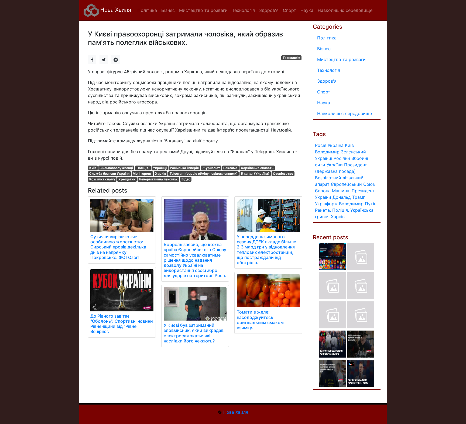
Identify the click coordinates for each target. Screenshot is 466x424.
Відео (185, 179)
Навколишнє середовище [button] (345, 10)
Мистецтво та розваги (341, 59)
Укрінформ (326, 203)
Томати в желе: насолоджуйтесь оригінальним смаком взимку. (260, 319)
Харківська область (257, 168)
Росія (320, 145)
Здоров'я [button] (269, 10)
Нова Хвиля (115, 9)
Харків (160, 173)
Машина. (341, 190)
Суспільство (283, 173)
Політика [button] (147, 10)
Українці (160, 168)
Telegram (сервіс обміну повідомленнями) (204, 173)
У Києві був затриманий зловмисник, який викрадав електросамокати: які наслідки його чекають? (194, 333)
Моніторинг (142, 173)
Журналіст (211, 168)
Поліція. (142, 168)
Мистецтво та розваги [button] (203, 10)
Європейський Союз (353, 184)
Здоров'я (327, 81)
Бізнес (324, 48)
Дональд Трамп (349, 197)
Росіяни (342, 158)
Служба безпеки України (109, 173)
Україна (336, 145)
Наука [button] (306, 10)
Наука (323, 102)
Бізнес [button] (168, 10)
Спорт (323, 92)
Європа (323, 190)
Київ (92, 168)
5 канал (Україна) (255, 173)
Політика (327, 38)
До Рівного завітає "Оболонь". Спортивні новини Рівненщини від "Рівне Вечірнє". (121, 323)
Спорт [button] (289, 10)
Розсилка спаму (102, 179)
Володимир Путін (357, 203)
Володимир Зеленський (340, 151)
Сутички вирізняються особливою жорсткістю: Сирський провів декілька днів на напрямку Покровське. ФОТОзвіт (118, 247)
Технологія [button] (243, 10)
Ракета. (323, 210)
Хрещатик (126, 179)
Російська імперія (184, 168)
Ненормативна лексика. (158, 179)
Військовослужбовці (116, 168)
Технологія (291, 58)
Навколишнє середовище (344, 113)
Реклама (230, 168)
